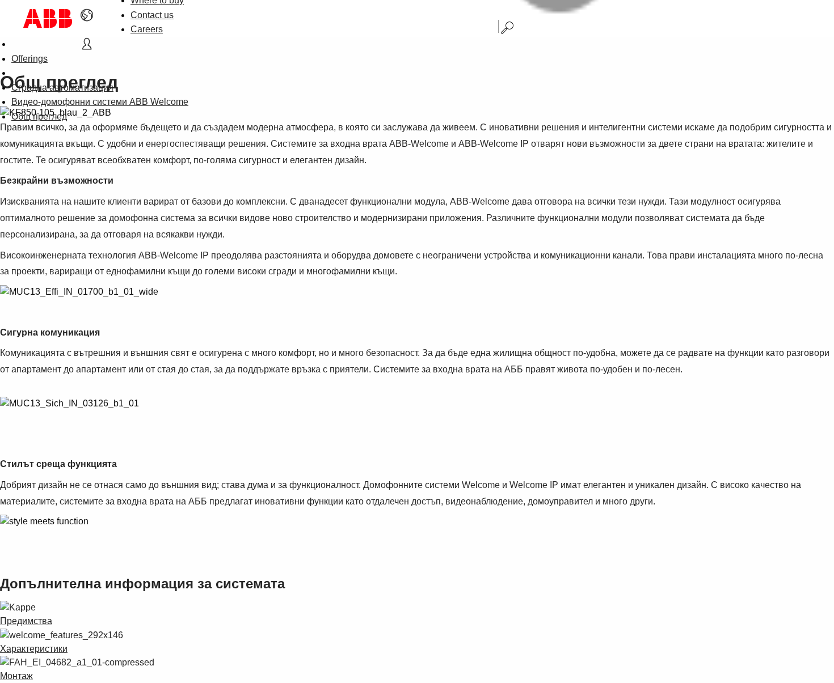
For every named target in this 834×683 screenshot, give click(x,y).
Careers (146, 29)
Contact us (152, 15)
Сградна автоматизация (62, 87)
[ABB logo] (48, 18)
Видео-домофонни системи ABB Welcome (99, 102)
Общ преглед (39, 116)
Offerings (29, 58)
